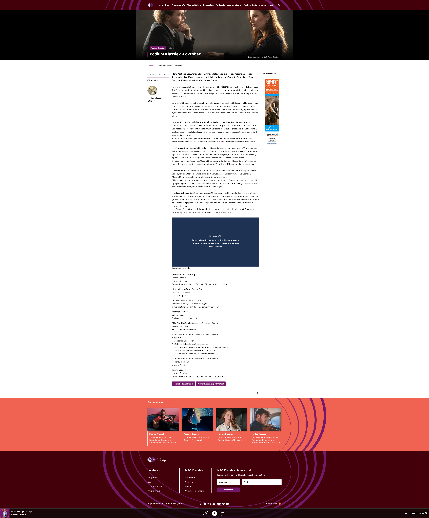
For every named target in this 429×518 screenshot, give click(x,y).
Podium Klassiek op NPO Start (211, 384)
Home (160, 5)
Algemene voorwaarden (158, 504)
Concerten (208, 5)
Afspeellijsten (194, 5)
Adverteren (190, 478)
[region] (215, 242)
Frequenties (152, 478)
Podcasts (220, 5)
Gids (167, 5)
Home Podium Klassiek (183, 384)
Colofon (189, 482)
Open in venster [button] (417, 513)
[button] (206, 513)
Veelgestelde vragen (194, 491)
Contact (189, 486)
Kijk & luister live (154, 486)
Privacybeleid (177, 504)
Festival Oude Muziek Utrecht (258, 5)
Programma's (178, 5)
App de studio (234, 5)
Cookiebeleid (271, 504)
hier (222, 142)
